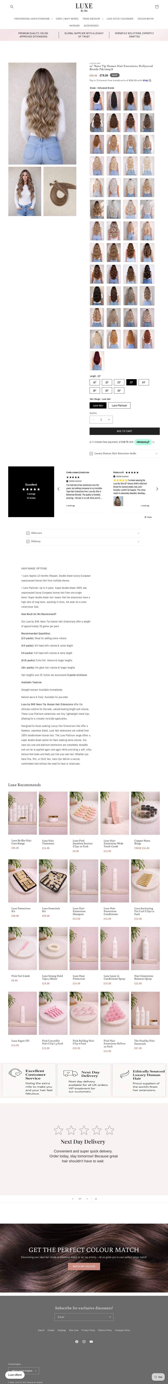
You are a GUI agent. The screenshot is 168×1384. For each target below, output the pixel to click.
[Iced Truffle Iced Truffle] (130, 296)
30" (119, 390)
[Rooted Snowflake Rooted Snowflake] (130, 209)
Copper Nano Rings (142, 842)
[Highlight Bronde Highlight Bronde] (113, 252)
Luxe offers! (15, 1375)
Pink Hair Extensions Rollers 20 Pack (115, 1043)
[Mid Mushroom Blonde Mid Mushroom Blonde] (147, 144)
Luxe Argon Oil (20, 1040)
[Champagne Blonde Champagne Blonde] (97, 166)
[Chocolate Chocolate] (97, 123)
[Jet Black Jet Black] (97, 101)
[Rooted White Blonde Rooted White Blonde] (130, 187)
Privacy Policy (88, 1330)
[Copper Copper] (147, 339)
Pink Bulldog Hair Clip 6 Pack (83, 1042)
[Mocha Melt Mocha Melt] (130, 252)
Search (41, 1330)
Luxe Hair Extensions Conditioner (111, 911)
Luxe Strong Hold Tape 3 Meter (52, 977)
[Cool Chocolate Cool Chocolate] (147, 101)
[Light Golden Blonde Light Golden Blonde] (113, 166)
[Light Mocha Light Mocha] (113, 144)
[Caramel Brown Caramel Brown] (97, 144)
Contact (51, 1330)
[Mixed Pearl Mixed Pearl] (147, 317)
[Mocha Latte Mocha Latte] (147, 252)
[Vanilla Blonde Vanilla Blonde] (97, 187)
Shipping (62, 1330)
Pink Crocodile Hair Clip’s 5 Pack (52, 1042)
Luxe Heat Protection (79, 977)
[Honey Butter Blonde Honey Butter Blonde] (97, 317)
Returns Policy (105, 1330)
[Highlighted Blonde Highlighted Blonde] (113, 317)
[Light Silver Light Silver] (113, 187)
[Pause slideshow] (95, 1198)
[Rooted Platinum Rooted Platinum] (147, 187)
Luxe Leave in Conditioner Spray (114, 977)
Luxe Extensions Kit (21, 909)
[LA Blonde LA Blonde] (147, 231)
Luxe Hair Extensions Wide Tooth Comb (113, 843)
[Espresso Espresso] (130, 101)
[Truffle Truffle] (130, 123)
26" (94, 390)
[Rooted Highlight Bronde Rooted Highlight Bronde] (97, 252)
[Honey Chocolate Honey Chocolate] (130, 274)
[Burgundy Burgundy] (97, 361)
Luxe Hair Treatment (48, 842)
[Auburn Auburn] (130, 339)
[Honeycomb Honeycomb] (97, 274)
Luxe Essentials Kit (51, 909)
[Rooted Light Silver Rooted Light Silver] (113, 209)
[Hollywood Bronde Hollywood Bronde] (147, 296)
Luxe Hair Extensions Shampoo (79, 911)
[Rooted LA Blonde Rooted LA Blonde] (130, 231)
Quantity (93, 413)
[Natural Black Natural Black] (113, 101)
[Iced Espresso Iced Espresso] (113, 274)
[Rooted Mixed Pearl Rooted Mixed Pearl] (130, 317)
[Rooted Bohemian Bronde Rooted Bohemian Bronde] (97, 231)
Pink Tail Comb (20, 975)
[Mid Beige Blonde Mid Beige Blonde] (130, 144)
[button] (11, 6)
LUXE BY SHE (20, 1382)
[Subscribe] (109, 1317)
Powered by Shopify (35, 1382)
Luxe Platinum (119, 405)
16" (94, 382)
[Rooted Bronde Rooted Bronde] (97, 209)
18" (107, 382)
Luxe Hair (98, 405)
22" (131, 382)
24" (144, 382)
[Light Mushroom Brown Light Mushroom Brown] (147, 123)
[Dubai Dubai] (147, 274)
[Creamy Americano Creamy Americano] (97, 296)
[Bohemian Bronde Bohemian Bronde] (113, 231)
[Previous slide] (72, 1198)
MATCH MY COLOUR (84, 1266)
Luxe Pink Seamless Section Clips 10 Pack (83, 843)
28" (107, 390)
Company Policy (122, 1330)
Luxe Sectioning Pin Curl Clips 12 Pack (144, 911)
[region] (107, 489)
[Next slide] (87, 1198)
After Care (73, 1330)
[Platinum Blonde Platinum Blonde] (130, 166)
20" (119, 382)
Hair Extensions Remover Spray (143, 977)
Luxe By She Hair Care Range (21, 842)
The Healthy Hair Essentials (144, 1042)
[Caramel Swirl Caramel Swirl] (113, 296)
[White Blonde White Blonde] (147, 166)
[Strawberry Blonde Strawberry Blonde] (113, 339)
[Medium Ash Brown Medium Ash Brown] (113, 123)
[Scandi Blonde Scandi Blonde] (97, 339)
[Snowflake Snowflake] (147, 209)
